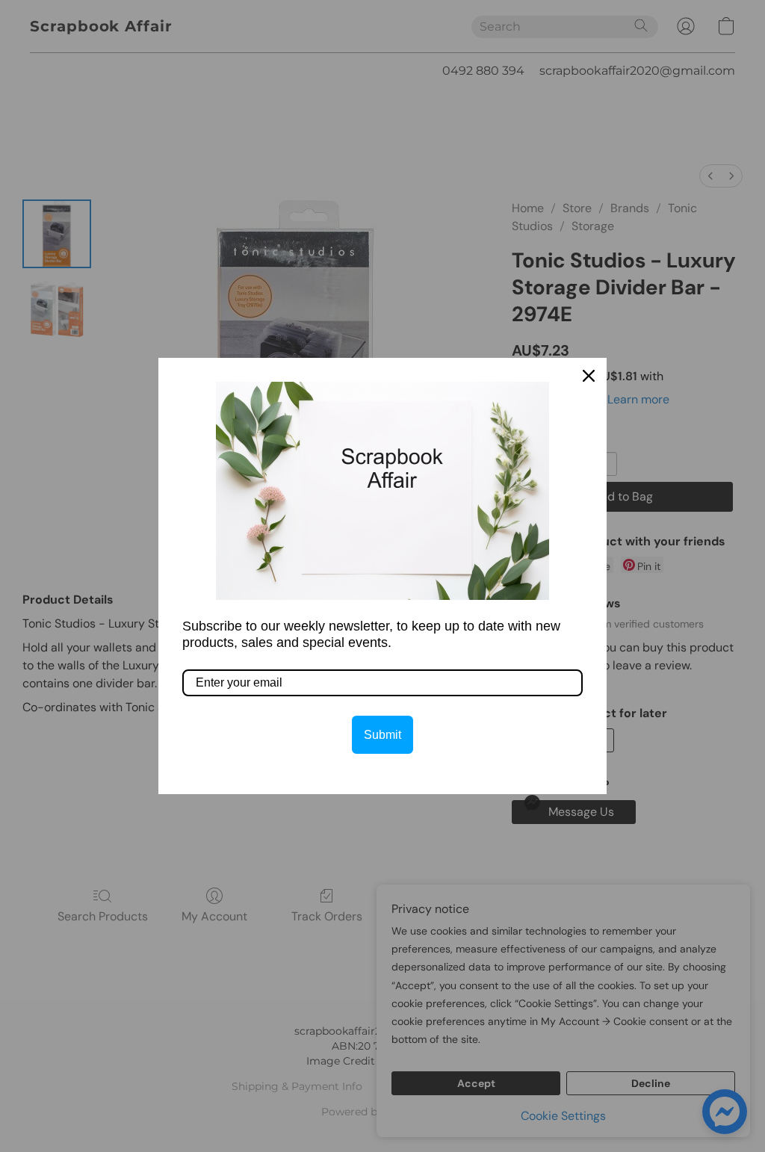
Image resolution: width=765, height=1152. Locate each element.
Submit (382, 734)
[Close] (589, 376)
